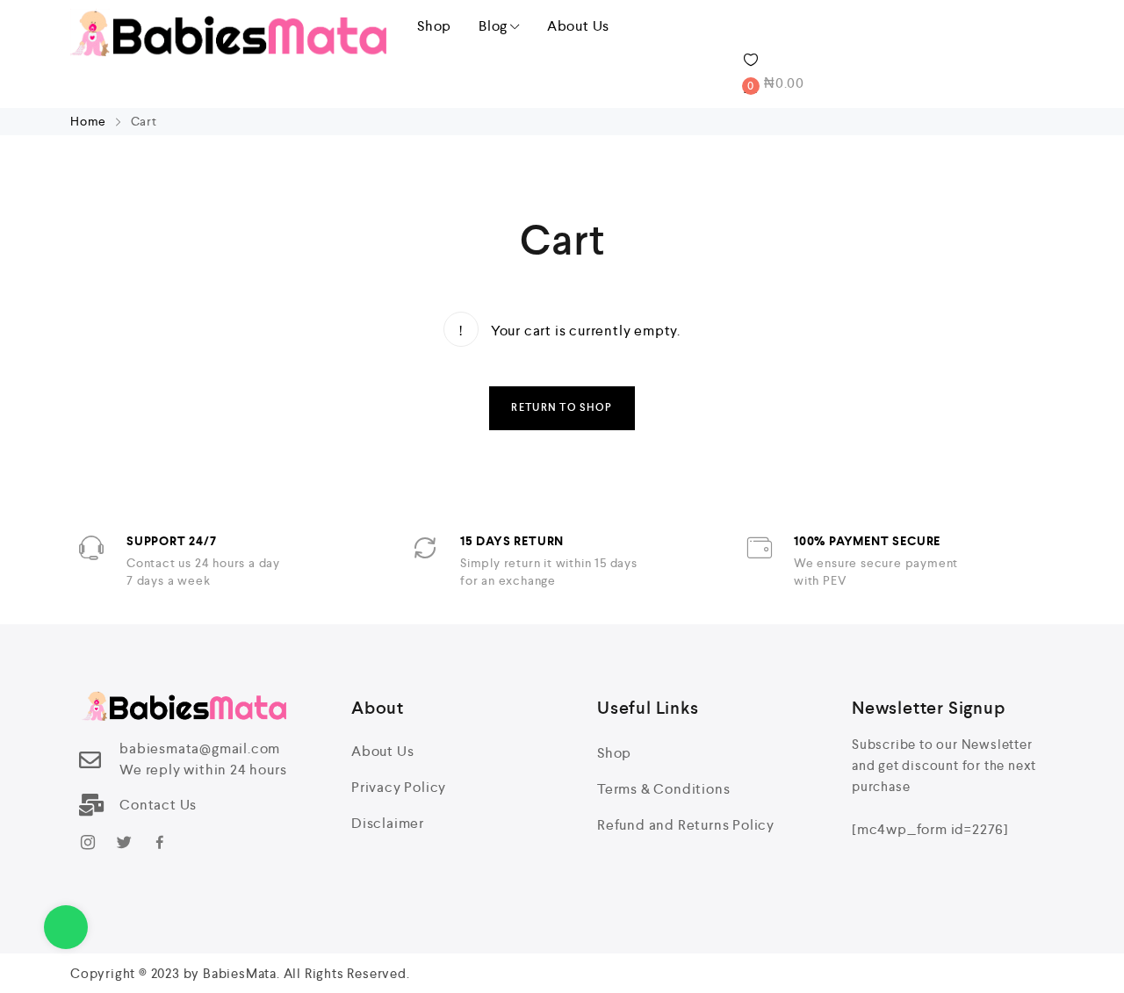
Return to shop (561, 407)
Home (90, 121)
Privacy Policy (398, 787)
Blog (493, 26)
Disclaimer (387, 823)
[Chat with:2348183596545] (66, 927)
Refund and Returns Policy (686, 825)
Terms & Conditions (663, 789)
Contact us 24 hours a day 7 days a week (203, 571)
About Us (578, 26)
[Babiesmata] (228, 32)
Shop (434, 26)
